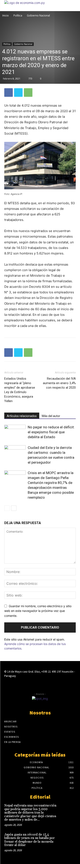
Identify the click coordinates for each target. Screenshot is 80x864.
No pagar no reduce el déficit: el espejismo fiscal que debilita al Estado (51, 432)
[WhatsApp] (28, 92)
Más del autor (51, 416)
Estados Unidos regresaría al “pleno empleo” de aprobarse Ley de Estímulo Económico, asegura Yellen (19, 390)
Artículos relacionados (22, 416)
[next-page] (13, 508)
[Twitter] (18, 92)
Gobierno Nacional (38, 15)
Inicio (5, 15)
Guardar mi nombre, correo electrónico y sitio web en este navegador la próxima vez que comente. (37, 610)
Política (17, 15)
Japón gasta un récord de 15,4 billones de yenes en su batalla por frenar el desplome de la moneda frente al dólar (29, 840)
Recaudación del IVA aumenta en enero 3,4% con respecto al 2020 (59, 383)
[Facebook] (8, 92)
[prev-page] (7, 508)
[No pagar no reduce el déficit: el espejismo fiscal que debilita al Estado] (15, 432)
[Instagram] (40, 683)
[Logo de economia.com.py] (24, 2)
